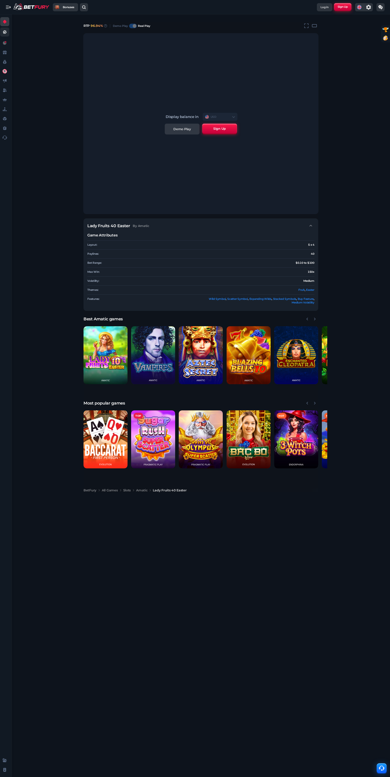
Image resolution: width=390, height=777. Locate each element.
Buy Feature (306, 299)
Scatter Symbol (237, 299)
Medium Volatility (303, 302)
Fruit (301, 289)
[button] (106, 355)
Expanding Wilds (260, 299)
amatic (141, 490)
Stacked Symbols (284, 299)
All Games (110, 490)
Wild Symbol (217, 299)
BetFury (90, 490)
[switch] (133, 26)
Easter (310, 289)
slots (127, 490)
